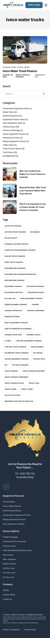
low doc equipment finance (29, 341)
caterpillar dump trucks (16, 244)
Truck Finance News (11, 148)
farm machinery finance (16, 304)
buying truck (11, 238)
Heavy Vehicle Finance (23, 76)
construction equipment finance (20, 250)
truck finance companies (16, 377)
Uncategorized (9, 156)
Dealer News (8, 112)
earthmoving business (15, 268)
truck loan (33, 383)
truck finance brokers (34, 371)
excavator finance (35, 286)
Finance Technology (11, 130)
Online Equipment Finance (17, 359)
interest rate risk (13, 335)
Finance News (9, 67)
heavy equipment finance (16, 323)
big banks (35, 232)
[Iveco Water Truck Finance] (25, 50)
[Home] (13, 5)
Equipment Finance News (14, 119)
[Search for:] (25, 94)
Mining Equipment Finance (14, 141)
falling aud (10, 298)
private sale (39, 359)
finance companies (35, 311)
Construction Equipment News (16, 108)
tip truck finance (20, 365)
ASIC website (12, 623)
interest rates (33, 335)
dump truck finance (14, 262)
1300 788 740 (27, 473)
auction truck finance (15, 232)
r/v (6, 365)
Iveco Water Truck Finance (20, 71)
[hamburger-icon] (45, 5)
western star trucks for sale (19, 401)
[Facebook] (6, 486)
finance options (12, 317)
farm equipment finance (31, 298)
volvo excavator (12, 395)
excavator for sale (14, 292)
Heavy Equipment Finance (14, 134)
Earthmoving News (11, 116)
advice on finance (13, 226)
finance (35, 304)
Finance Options (11, 531)
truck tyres (27, 389)
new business (37, 347)
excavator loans (36, 292)
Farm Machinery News (12, 123)
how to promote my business (18, 329)
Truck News (23, 67)
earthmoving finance (14, 280)
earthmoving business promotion (20, 274)
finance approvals (13, 311)
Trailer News (8, 145)
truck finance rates (14, 383)
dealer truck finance (15, 256)
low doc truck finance (15, 347)
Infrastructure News (11, 138)
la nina (8, 341)
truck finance (11, 371)
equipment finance (13, 286)
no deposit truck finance (16, 353)
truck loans (10, 389)
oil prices (37, 353)
